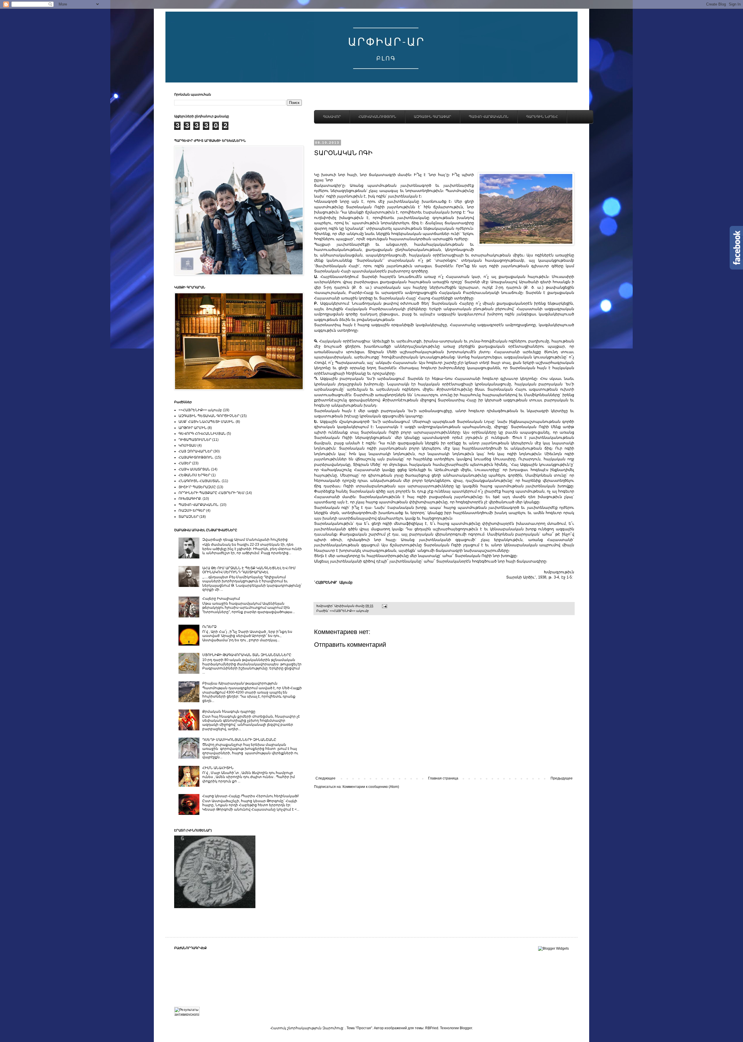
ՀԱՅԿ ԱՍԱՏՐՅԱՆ (194, 469)
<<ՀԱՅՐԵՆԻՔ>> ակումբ (349, 610)
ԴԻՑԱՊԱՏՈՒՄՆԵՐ (194, 440)
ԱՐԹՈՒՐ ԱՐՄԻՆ (192, 428)
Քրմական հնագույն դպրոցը (228, 711)
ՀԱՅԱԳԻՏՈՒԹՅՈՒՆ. (196, 457)
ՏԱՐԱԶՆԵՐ (188, 517)
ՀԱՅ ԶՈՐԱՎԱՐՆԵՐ (195, 451)
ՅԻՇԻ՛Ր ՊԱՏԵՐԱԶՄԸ (197, 487)
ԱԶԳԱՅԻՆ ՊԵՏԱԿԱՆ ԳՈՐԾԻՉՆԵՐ (208, 416)
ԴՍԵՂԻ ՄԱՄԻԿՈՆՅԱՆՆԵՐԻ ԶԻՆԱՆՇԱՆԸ (239, 740)
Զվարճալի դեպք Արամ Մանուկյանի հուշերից (245, 540)
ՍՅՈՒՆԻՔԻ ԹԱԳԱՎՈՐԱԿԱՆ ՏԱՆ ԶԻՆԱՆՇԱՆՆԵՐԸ (246, 655)
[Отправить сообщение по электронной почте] (384, 606)
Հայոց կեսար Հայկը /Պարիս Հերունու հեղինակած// (250, 796)
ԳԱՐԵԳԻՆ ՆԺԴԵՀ (542, 117)
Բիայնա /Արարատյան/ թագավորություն (239, 683)
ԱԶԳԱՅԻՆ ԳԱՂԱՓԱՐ (432, 117)
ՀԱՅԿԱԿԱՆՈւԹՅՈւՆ (377, 117)
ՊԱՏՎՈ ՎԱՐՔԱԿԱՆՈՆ (488, 117)
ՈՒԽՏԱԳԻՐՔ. (190, 499)
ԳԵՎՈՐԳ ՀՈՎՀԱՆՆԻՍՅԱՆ (202, 434)
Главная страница (443, 778)
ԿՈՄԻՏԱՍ (187, 445)
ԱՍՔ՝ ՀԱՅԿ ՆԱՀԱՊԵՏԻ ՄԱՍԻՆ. (206, 422)
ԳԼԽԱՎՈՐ (332, 117)
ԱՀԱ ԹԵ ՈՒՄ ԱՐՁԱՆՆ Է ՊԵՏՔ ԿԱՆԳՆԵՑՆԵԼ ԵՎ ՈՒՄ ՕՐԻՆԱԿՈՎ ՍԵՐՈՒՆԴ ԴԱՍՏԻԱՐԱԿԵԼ (249, 570)
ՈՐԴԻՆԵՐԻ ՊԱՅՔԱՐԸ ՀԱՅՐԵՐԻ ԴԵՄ (211, 493)
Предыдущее (562, 778)
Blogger (466, 1028)
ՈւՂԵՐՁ (209, 627)
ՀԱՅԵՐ (184, 463)
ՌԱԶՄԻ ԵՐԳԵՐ (191, 511)
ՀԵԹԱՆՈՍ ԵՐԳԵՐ (194, 475)
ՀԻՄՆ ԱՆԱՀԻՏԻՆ (218, 768)
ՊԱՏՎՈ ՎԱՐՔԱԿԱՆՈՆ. (198, 505)
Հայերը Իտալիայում (221, 599)
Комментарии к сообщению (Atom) (370, 787)
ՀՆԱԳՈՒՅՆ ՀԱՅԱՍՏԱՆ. (199, 481)
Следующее (325, 778)
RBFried (431, 1028)
